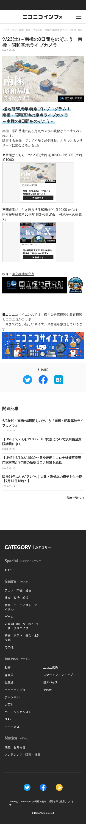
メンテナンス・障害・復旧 (22, 754)
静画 (8, 675)
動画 (8, 667)
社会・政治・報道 (21, 30)
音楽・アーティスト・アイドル (21, 607)
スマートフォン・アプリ (59, 675)
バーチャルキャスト (18, 712)
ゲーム (9, 616)
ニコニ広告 (50, 667)
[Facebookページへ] (43, 787)
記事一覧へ (74, 497)
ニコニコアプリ (15, 690)
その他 (9, 647)
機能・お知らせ (15, 747)
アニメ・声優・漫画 (18, 590)
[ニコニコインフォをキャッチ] (59, 787)
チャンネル (12, 697)
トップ (5, 30)
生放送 (9, 682)
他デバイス (50, 682)
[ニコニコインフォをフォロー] (27, 787)
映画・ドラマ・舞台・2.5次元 (22, 637)
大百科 (9, 704)
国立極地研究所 (23, 274)
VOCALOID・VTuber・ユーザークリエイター (22, 626)
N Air (8, 719)
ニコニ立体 (12, 727)
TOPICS (10, 570)
